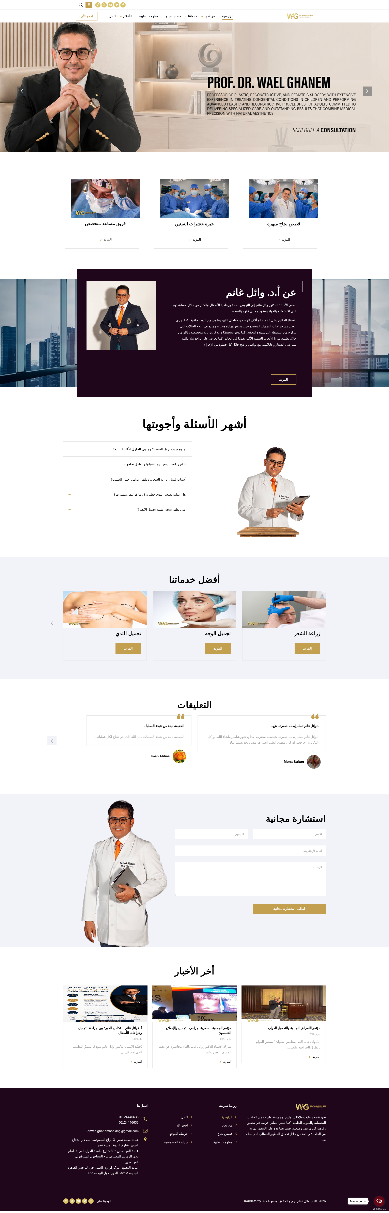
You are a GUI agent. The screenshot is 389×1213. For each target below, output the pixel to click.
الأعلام (127, 16)
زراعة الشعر (307, 633)
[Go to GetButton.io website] (379, 1209)
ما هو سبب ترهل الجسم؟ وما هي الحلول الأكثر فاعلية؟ (149, 449)
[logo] (300, 16)
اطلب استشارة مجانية (289, 909)
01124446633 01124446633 (129, 1119)
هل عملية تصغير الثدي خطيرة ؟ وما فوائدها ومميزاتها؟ (150, 494)
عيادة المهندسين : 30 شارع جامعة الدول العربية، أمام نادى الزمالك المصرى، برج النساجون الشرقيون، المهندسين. (103, 1156)
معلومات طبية (148, 16)
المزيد (194, 109)
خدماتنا (192, 16)
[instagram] (110, 4)
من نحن (209, 16)
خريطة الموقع (178, 1133)
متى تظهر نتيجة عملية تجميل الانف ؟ (161, 509)
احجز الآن (86, 16)
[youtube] (104, 4)
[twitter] (116, 4)
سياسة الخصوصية (176, 1142)
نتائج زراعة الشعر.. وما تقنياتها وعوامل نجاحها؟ (155, 464)
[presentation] (52, 622)
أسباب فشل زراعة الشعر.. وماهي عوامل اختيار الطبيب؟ (148, 479)
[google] (97, 4)
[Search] (80, 5)
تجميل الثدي (128, 633)
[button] (367, 91)
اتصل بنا (111, 16)
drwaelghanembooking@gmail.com (113, 1131)
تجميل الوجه (218, 633)
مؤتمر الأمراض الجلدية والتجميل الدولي (294, 1028)
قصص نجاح (173, 16)
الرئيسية (227, 16)
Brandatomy (252, 1201)
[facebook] (123, 4)
